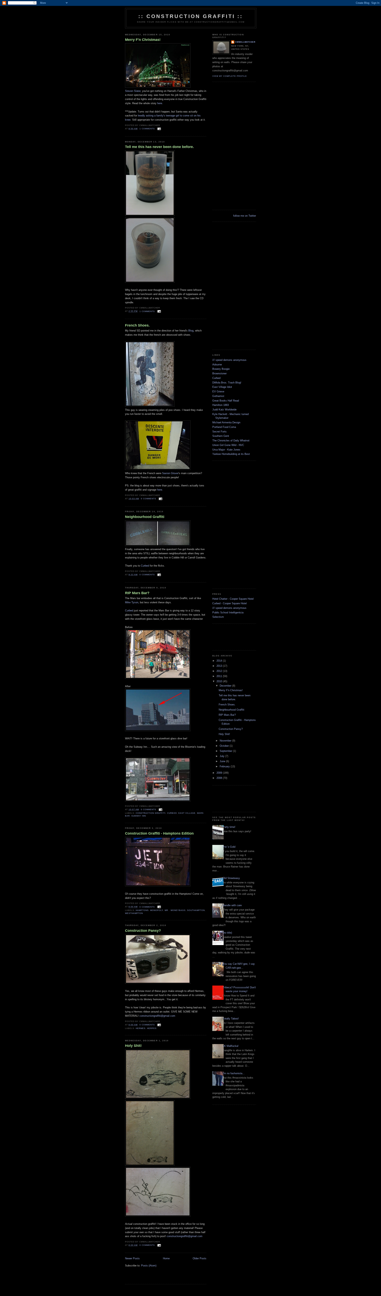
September (226, 750)
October (225, 745)
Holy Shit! (133, 1046)
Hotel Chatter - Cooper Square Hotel (233, 598)
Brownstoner (219, 373)
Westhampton (134, 913)
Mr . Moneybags (175, 910)
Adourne (217, 364)
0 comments (148, 499)
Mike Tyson (131, 602)
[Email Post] (159, 129)
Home (166, 1258)
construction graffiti (150, 813)
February (225, 766)
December (226, 685)
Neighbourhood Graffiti (144, 517)
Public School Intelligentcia (227, 612)
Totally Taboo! (231, 1018)
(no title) (227, 932)
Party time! (229, 826)
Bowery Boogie (221, 368)
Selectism (218, 616)
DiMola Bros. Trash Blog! (226, 382)
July (222, 756)
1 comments (147, 129)
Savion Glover (170, 473)
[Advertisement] (171, 1278)
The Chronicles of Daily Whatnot (230, 440)
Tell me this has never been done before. (159, 147)
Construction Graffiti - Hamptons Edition (159, 833)
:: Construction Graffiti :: (190, 16)
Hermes (140, 1028)
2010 (219, 681)
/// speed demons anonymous (229, 359)
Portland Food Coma (224, 427)
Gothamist (218, 396)
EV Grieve (218, 391)
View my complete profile (229, 76)
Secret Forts (219, 431)
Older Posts (199, 1258)
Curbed (145, 565)
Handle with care (232, 905)
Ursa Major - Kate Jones (226, 449)
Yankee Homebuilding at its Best (231, 453)
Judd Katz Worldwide (224, 409)
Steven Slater (132, 90)
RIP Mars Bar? (137, 593)
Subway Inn (138, 816)
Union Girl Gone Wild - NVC (228, 445)
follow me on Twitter (244, 215)
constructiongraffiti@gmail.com (157, 1015)
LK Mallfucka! (231, 1045)
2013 (219, 665)
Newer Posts (132, 1258)
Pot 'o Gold (229, 846)
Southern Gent (220, 435)
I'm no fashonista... (234, 1073)
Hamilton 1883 (220, 404)
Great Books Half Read (225, 400)
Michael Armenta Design (226, 422)
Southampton (196, 910)
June (223, 761)
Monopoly (156, 910)
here (159, 103)
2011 (219, 676)
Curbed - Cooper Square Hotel (229, 603)
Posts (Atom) (148, 1265)
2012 (219, 671)
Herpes (152, 1028)
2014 (219, 660)
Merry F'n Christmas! (143, 40)
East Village (186, 813)
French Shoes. (137, 325)
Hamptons (142, 910)
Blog (190, 330)
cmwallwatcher (245, 42)
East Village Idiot (222, 386)
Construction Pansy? (143, 931)
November (226, 740)
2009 (219, 772)
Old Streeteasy (231, 878)
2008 (219, 777)
